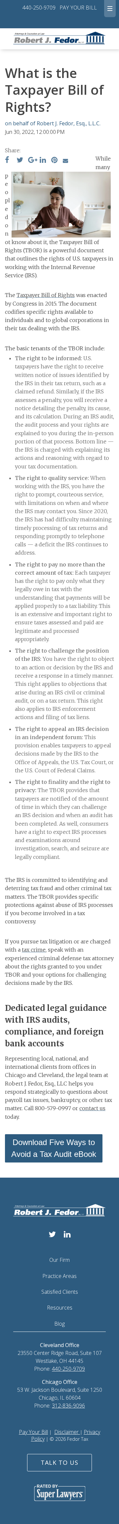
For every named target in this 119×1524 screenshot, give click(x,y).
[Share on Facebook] (7, 160)
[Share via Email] (65, 160)
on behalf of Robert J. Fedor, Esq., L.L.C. (52, 123)
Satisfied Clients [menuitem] (59, 1291)
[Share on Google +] (32, 160)
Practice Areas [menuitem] (59, 1276)
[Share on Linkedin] (43, 160)
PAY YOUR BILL (78, 7)
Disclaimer (67, 1432)
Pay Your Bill (33, 1432)
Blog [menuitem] (59, 1323)
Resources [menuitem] (59, 1307)
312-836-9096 (68, 1405)
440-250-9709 (39, 7)
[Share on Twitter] (20, 160)
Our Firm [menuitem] (59, 1259)
